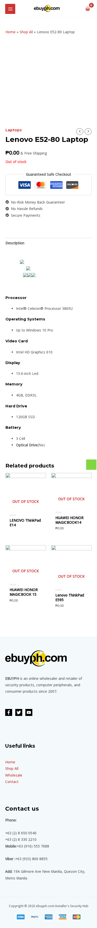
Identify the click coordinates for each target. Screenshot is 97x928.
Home (10, 31)
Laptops (13, 130)
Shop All (26, 31)
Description (14, 242)
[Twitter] (18, 712)
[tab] (48, 243)
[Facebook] (8, 712)
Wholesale (13, 775)
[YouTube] (28, 712)
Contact (12, 781)
